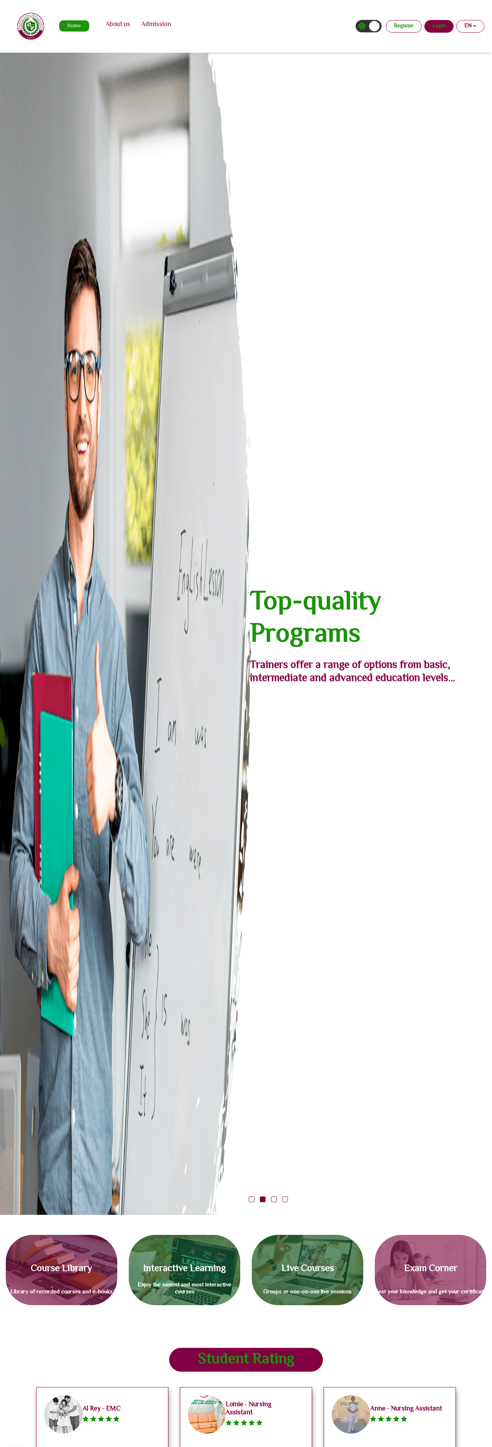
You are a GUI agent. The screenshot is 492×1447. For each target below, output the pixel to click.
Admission (156, 24)
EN (468, 26)
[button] (251, 1199)
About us (117, 24)
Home (74, 26)
